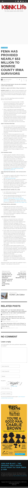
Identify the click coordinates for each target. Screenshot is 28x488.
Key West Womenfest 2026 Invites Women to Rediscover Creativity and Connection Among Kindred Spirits (13, 325)
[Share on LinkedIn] (22, 80)
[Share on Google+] (22, 79)
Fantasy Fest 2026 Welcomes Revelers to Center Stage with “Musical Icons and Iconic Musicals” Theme (13, 318)
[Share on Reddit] (24, 80)
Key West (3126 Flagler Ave (20, 202)
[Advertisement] (14, 28)
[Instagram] (18, 1)
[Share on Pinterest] (24, 79)
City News (4, 47)
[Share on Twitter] (19, 79)
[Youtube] (23, 1)
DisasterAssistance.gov (11, 178)
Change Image (14, 386)
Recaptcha (3, 380)
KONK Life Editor (7, 79)
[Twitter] (20, 1)
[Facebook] (15, 1)
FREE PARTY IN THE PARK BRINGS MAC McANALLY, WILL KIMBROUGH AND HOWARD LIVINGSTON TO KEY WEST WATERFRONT (14, 311)
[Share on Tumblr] (26, 79)
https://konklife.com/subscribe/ (20, 475)
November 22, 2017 (5, 81)
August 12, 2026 (14, 321)
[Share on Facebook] (17, 79)
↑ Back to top (14, 484)
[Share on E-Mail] (26, 80)
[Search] (2, 1)
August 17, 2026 (14, 314)
